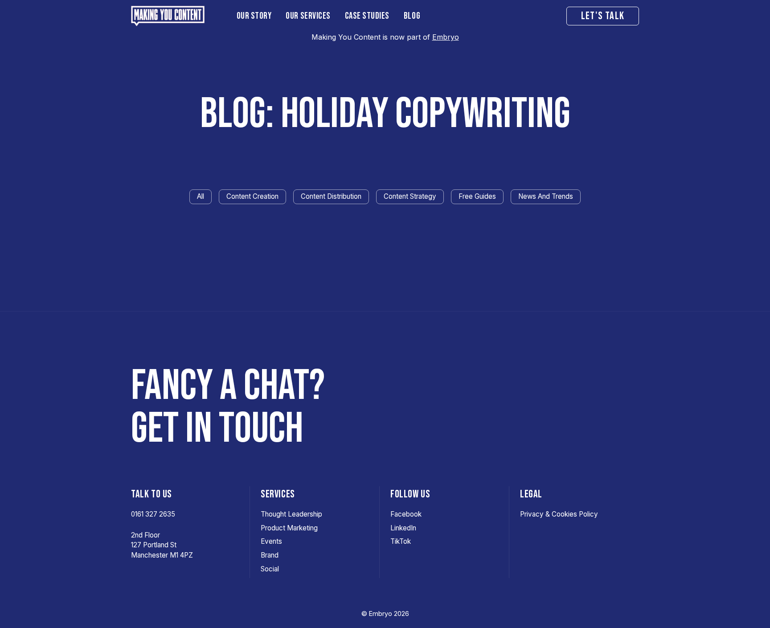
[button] (254, 16)
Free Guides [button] (477, 196)
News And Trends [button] (545, 196)
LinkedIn (403, 528)
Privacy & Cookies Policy (559, 514)
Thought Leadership (291, 514)
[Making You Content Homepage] (176, 16)
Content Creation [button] (252, 196)
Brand (270, 555)
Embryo (445, 37)
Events (271, 541)
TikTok (400, 541)
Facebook (406, 514)
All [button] (200, 196)
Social (270, 569)
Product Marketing (289, 528)
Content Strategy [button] (410, 196)
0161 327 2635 (153, 514)
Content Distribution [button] (331, 196)
